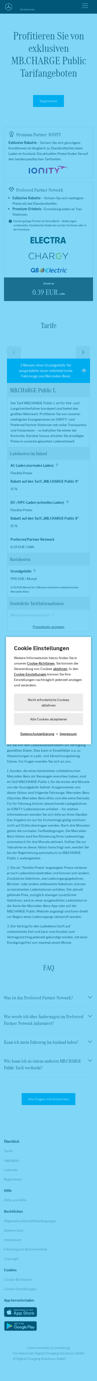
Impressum (68, 733)
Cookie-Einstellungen (30, 674)
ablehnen (60, 668)
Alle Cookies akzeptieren (48, 718)
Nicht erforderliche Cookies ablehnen (48, 702)
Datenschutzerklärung (37, 733)
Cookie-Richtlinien (41, 663)
